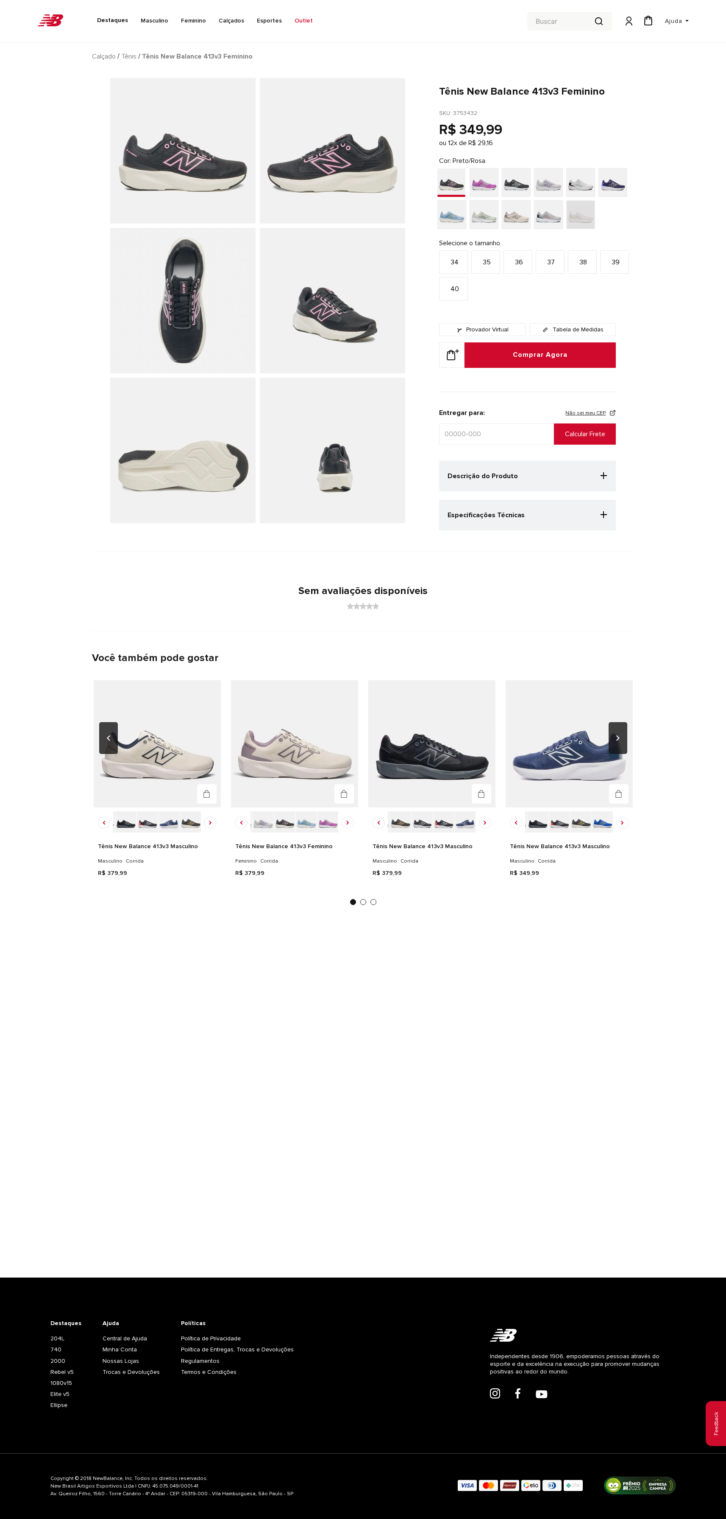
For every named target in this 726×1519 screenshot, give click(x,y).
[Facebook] (518, 1394)
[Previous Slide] (108, 738)
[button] (453, 262)
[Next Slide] (618, 738)
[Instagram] (495, 1394)
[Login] (628, 21)
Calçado (104, 56)
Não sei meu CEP (585, 413)
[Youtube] (542, 1395)
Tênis (128, 56)
